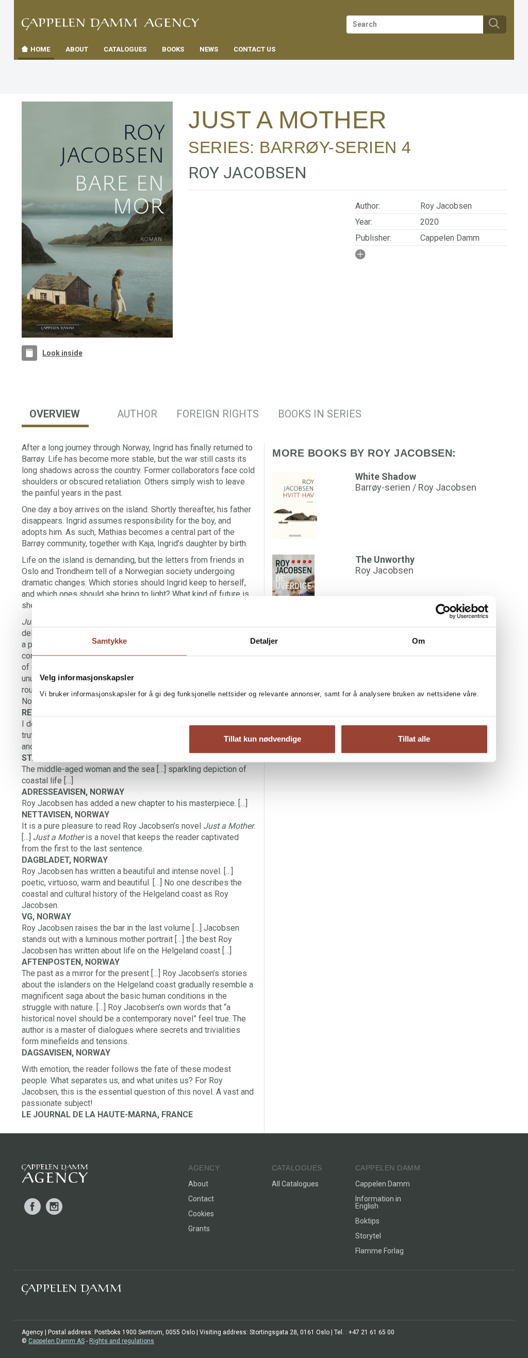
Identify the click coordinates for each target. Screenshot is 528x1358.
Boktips (367, 1221)
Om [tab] (418, 640)
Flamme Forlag (379, 1251)
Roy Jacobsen (446, 206)
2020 (429, 222)
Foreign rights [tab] (217, 414)
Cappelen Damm (450, 238)
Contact (201, 1199)
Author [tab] (137, 414)
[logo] (55, 1175)
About (198, 1184)
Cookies (201, 1214)
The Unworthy (385, 559)
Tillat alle (414, 738)
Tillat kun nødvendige (262, 738)
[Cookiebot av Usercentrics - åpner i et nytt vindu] (443, 611)
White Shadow (385, 476)
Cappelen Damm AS (56, 1341)
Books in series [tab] (319, 414)
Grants (199, 1229)
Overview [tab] (54, 414)
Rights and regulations (121, 1341)
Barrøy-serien (328, 147)
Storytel (368, 1236)
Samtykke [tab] (109, 640)
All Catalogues (295, 1184)
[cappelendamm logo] (71, 1291)
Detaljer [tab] (264, 640)
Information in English (378, 1202)
